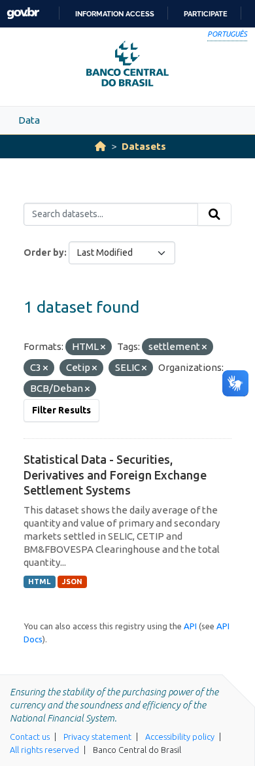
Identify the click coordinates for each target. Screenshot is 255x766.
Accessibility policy (179, 736)
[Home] (100, 146)
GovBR (23, 13)
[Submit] (214, 214)
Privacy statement (97, 736)
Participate (206, 13)
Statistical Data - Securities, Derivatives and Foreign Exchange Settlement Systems (115, 474)
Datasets (144, 146)
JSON (72, 581)
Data (29, 120)
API (190, 626)
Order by (44, 252)
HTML (39, 581)
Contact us (30, 736)
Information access (114, 13)
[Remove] (103, 347)
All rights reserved (44, 749)
